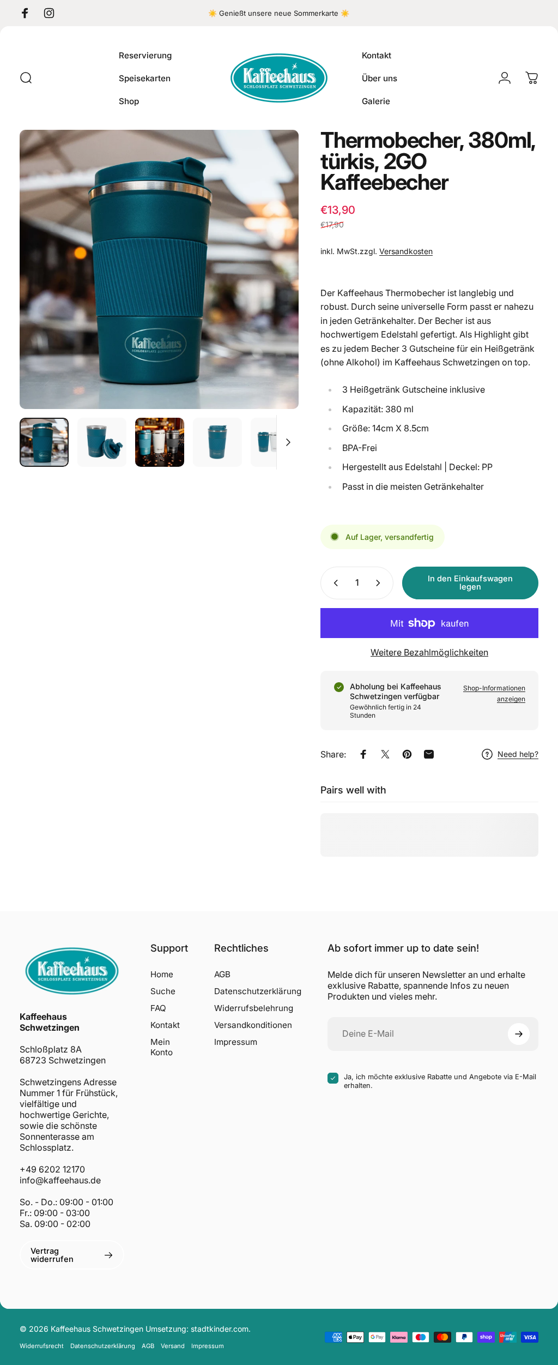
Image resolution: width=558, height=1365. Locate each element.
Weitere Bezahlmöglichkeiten (429, 652)
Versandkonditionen (253, 1025)
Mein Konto (161, 1047)
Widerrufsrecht (42, 1346)
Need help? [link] (518, 754)
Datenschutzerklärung (257, 991)
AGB (222, 974)
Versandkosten (406, 251)
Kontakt (165, 1025)
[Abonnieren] (519, 1034)
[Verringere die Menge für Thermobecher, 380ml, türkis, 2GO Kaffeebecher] (333, 583)
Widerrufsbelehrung (253, 1008)
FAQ (158, 1008)
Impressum (235, 1042)
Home (161, 974)
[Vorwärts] (272, 269)
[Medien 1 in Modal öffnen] (159, 269)
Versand (173, 1346)
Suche (162, 991)
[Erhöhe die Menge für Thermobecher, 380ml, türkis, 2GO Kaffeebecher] (380, 583)
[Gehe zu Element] (44, 442)
